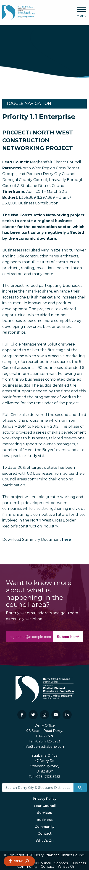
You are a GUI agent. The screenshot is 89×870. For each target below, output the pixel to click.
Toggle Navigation (28, 103)
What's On (45, 841)
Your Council (45, 806)
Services (44, 813)
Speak (18, 861)
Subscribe (66, 636)
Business (44, 820)
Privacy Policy (44, 799)
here (66, 539)
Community (44, 827)
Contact (45, 833)
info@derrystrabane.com (44, 747)
